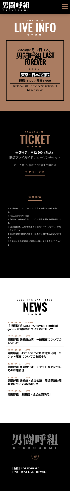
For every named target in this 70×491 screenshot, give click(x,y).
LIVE (27, 336)
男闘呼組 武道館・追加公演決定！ (29, 394)
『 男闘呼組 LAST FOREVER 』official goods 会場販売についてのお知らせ (32, 327)
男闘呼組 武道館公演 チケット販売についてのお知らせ (34, 368)
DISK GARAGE (21, 86)
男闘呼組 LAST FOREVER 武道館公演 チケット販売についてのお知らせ (34, 354)
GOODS (29, 322)
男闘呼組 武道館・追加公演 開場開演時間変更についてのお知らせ (34, 382)
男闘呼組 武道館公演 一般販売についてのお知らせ (34, 341)
